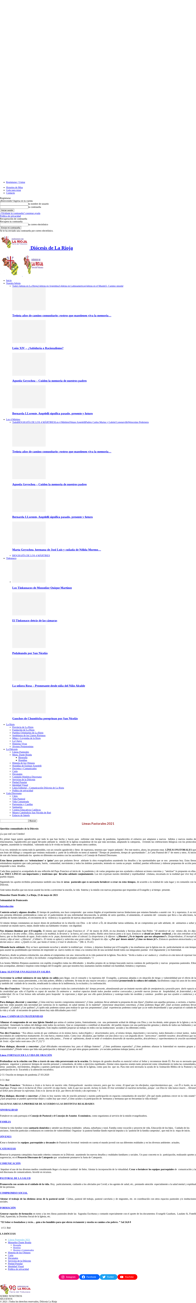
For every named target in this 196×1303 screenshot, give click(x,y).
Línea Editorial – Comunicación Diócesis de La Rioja (38, 787)
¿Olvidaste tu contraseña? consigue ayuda (20, 213)
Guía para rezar (13, 190)
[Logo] (11, 275)
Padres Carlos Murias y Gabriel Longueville (106, 422)
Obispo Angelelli (77, 422)
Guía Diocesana (14, 793)
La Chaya (17, 741)
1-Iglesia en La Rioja (27, 286)
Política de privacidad (10, 216)
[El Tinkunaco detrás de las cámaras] (29, 614)
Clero (15, 796)
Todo (14, 286)
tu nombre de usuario (38, 203)
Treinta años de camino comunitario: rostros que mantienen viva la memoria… (61, 315)
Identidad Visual (20, 785)
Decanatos (17, 774)
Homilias (22, 760)
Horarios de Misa (14, 187)
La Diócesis (12, 749)
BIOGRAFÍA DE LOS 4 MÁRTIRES (36, 422)
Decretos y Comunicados (24, 768)
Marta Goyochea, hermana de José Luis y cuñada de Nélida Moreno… (56, 549)
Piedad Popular (19, 782)
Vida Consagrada (20, 801)
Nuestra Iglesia (13, 283)
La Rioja (10, 724)
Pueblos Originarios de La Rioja (27, 732)
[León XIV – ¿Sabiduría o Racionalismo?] (29, 342)
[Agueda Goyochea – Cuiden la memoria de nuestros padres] (29, 375)
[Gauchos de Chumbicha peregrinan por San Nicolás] (29, 712)
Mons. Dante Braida (22, 754)
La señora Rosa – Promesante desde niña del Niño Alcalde (48, 685)
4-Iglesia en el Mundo (95, 286)
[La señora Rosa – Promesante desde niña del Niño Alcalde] (29, 680)
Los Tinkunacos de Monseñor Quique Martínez (42, 587)
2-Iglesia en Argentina (48, 286)
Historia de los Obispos (23, 763)
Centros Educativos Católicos (26, 810)
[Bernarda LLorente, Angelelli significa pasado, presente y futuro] (29, 407)
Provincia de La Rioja (22, 727)
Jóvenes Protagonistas (22, 746)
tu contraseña (34, 207)
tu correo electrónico (38, 224)
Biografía (22, 757)
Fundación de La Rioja (23, 730)
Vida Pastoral (18, 799)
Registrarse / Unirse (15, 182)
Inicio (9, 280)
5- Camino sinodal (114, 286)
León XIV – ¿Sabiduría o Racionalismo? (38, 348)
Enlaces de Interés (21, 815)
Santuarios (17, 807)
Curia (15, 771)
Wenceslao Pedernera (138, 422)
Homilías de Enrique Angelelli (26, 765)
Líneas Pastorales (20, 752)
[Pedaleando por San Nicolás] (29, 647)
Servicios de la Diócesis (23, 779)
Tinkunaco (11, 558)
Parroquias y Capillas (22, 804)
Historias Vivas (19, 743)
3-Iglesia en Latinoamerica (71, 286)
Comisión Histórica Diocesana (27, 776)
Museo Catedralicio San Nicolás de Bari (31, 812)
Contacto (10, 193)
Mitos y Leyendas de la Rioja (26, 738)
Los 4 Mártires (13, 419)
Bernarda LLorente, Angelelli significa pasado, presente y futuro (52, 413)
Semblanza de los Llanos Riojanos (28, 735)
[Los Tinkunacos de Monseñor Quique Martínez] (29, 581)
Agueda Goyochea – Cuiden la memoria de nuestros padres (49, 380)
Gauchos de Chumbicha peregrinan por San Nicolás (45, 718)
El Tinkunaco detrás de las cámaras (34, 620)
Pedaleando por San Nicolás (30, 653)
